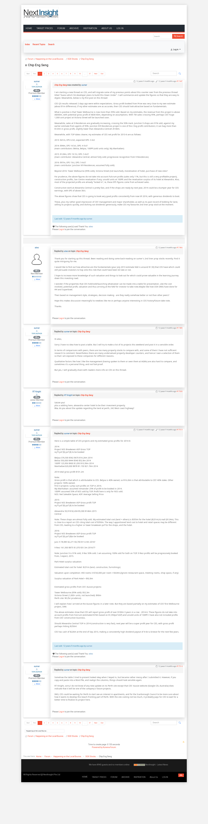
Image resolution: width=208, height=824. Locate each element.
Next (95, 73)
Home (38, 756)
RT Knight (37, 391)
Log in (61, 229)
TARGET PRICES (45, 28)
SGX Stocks (90, 756)
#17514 (180, 666)
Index (27, 44)
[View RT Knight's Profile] (37, 394)
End (102, 73)
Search (179, 36)
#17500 (180, 391)
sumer (37, 81)
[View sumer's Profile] (37, 84)
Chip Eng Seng (60, 85)
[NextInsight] (41, 13)
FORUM (61, 28)
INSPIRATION (90, 28)
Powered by (97, 747)
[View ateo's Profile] (37, 259)
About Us (106, 28)
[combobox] (162, 36)
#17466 (180, 248)
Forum (47, 756)
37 (90, 73)
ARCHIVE (74, 28)
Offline (36, 91)
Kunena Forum (109, 747)
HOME (29, 28)
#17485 (180, 328)
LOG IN (119, 28)
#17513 (180, 430)
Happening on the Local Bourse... (67, 756)
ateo (91, 226)
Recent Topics (39, 44)
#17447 (180, 81)
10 (80, 73)
